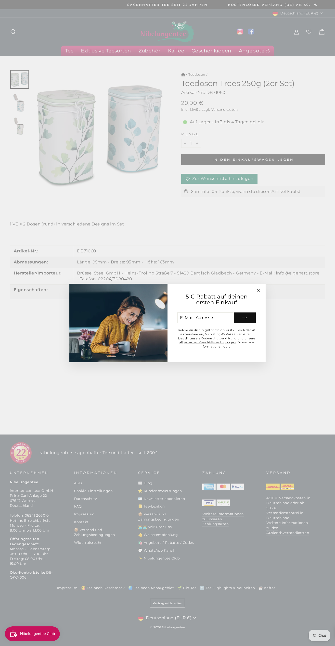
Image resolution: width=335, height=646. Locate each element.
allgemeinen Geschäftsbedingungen (207, 342)
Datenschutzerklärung (219, 338)
